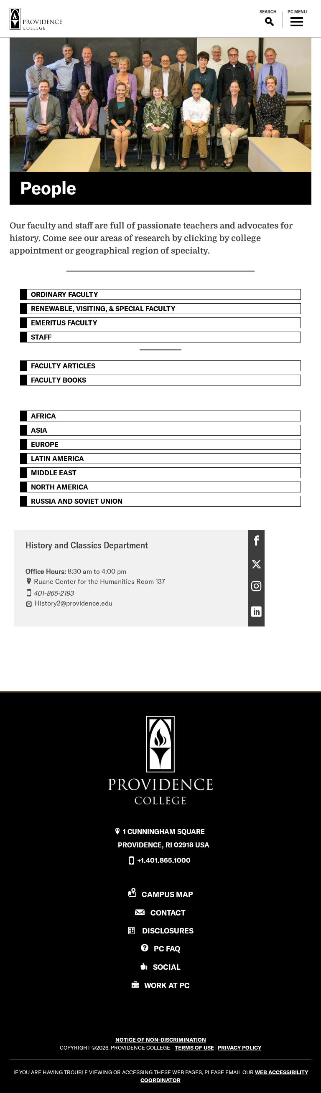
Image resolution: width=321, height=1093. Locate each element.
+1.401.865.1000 (164, 860)
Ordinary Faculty (64, 294)
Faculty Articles (63, 366)
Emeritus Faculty (64, 323)
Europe (45, 444)
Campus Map (167, 894)
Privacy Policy (239, 1047)
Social (167, 967)
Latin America (57, 458)
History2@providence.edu (73, 603)
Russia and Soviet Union (76, 501)
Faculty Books (58, 380)
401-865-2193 (53, 593)
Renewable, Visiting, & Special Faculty (103, 308)
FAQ (167, 949)
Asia (39, 430)
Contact (168, 913)
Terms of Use (194, 1047)
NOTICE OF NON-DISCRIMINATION (160, 1039)
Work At (167, 985)
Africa (43, 416)
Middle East (53, 473)
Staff (41, 337)
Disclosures (168, 931)
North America (59, 487)
